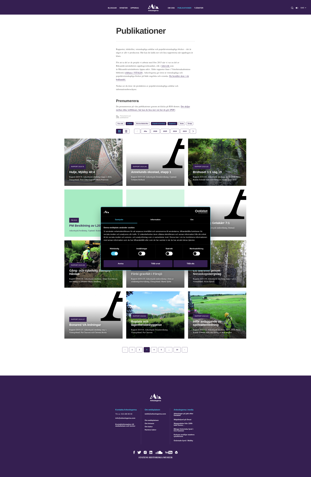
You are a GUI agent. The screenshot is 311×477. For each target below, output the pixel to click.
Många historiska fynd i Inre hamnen (183, 430)
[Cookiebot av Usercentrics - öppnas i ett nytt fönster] (196, 211)
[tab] (155, 131)
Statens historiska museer (155, 457)
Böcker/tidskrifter (142, 123)
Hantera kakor (150, 430)
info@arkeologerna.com (125, 418)
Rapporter (172, 123)
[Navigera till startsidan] (155, 401)
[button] (292, 7)
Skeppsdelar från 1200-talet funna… (183, 424)
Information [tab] (155, 220)
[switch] (141, 253)
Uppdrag (134, 8)
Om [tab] (191, 220)
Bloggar (112, 8)
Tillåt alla (190, 264)
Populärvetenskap (158, 123)
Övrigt (190, 123)
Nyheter (124, 8)
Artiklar (129, 123)
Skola (182, 123)
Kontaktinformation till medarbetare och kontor (125, 425)
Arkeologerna (153, 8)
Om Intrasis (149, 423)
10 (177, 350)
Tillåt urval (155, 264)
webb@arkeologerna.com (155, 414)
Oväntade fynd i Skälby (183, 440)
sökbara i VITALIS (133, 72)
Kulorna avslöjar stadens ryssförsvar (184, 435)
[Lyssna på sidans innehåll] (297, 8)
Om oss (171, 8)
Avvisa (120, 264)
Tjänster (198, 8)
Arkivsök (165, 65)
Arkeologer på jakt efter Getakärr (183, 414)
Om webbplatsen (152, 420)
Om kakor (149, 426)
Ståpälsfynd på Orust (182, 419)
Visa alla (120, 123)
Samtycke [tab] (119, 220)
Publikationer (184, 8)
